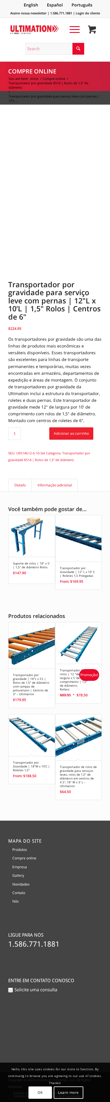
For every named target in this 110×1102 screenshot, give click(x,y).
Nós (15, 901)
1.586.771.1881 (61, 13)
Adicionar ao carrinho (71, 433)
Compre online (32, 71)
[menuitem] (72, 29)
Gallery (18, 875)
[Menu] (72, 29)
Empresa (19, 866)
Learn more (68, 1092)
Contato (18, 892)
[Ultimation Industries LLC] (45, 29)
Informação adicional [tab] (55, 485)
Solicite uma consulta (35, 989)
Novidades (21, 884)
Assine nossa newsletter (28, 13)
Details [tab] (20, 485)
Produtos (19, 849)
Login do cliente (88, 13)
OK (40, 1092)
